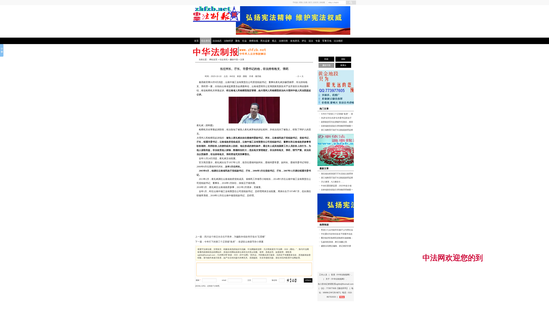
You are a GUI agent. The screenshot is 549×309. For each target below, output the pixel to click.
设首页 (315, 2)
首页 (196, 41)
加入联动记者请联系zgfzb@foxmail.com (336, 284)
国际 (343, 59)
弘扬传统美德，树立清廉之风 (334, 242)
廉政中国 (234, 59)
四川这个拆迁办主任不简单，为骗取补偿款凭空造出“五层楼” (234, 236)
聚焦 (237, 41)
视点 (274, 41)
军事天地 (326, 41)
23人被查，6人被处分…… (332, 182)
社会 (244, 41)
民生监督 (265, 41)
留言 (310, 2)
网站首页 (213, 59)
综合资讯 (205, 41)
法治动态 (217, 41)
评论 (304, 41)
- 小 (297, 76)
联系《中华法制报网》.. (341, 275)
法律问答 (283, 41)
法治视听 (338, 41)
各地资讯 (294, 41)
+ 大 (302, 76)
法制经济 (228, 41)
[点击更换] (292, 280)
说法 (311, 41)
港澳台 (343, 65)
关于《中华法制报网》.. (336, 279)
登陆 (301, 2)
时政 (326, 59)
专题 (317, 41)
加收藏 (322, 2)
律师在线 (253, 41)
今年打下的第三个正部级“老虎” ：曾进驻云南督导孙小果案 (233, 241)
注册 (305, 2)
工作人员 (323, 275)
